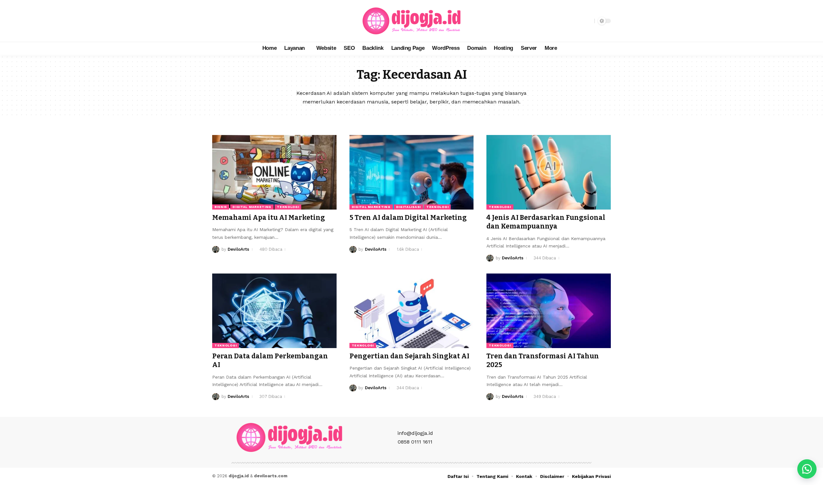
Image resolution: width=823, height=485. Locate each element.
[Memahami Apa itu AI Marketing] (274, 172)
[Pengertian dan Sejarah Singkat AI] (411, 311)
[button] (588, 21)
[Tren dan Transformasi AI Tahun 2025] (548, 311)
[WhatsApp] (245, 20)
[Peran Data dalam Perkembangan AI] (274, 311)
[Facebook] (217, 20)
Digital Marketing (251, 207)
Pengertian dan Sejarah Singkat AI (409, 356)
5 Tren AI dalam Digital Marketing (408, 217)
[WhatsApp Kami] (807, 469)
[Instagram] (231, 20)
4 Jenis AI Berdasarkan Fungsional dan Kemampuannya (545, 221)
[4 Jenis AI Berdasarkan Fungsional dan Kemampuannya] (548, 172)
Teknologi (288, 207)
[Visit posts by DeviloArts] (215, 249)
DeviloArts (238, 249)
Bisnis (220, 207)
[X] (224, 20)
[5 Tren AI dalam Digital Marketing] (411, 172)
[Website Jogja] (411, 21)
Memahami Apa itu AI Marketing (268, 217)
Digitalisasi (408, 207)
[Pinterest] (238, 20)
